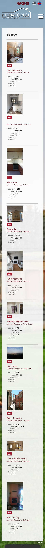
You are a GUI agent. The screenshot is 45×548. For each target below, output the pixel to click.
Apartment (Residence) (14, 73)
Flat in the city (13, 518)
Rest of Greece (28, 324)
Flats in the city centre (17, 459)
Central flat (11, 229)
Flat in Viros (12, 183)
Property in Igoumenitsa (17, 322)
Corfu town (26, 73)
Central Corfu (27, 369)
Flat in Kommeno (14, 279)
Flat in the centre (14, 70)
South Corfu (27, 124)
